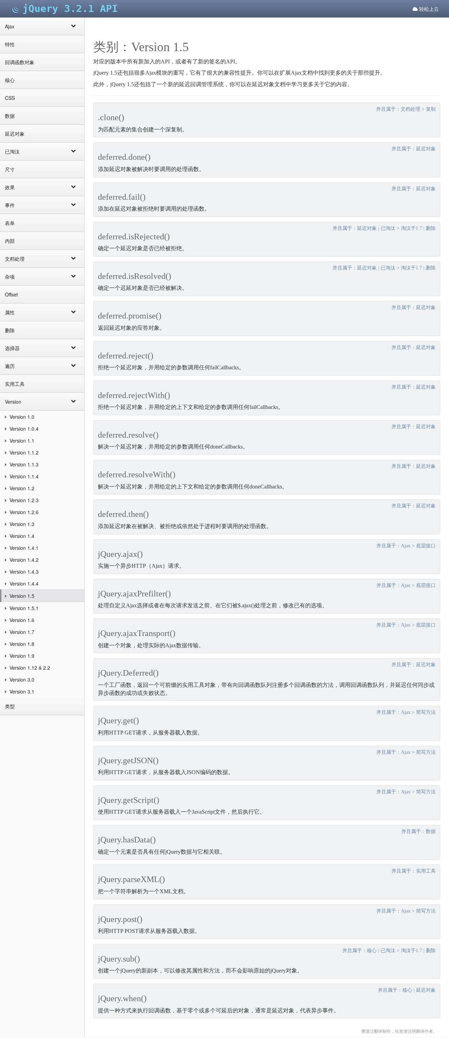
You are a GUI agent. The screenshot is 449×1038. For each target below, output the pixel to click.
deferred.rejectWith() (134, 395)
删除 (10, 330)
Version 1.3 (21, 523)
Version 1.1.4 (23, 476)
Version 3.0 (21, 679)
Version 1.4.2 (23, 559)
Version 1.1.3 (23, 464)
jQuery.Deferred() (128, 672)
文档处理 (15, 258)
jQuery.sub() (119, 958)
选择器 (12, 347)
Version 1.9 (21, 655)
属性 (10, 312)
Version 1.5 (21, 595)
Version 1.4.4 (23, 583)
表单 (10, 222)
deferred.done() (124, 157)
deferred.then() (123, 514)
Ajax (9, 26)
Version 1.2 (21, 488)
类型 (10, 706)
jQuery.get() (118, 720)
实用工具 (15, 383)
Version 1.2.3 (23, 500)
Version (13, 401)
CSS (10, 97)
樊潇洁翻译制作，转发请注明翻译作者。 (399, 1031)
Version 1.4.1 (23, 547)
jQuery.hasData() (127, 839)
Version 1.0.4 (23, 428)
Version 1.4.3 (23, 571)
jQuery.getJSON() (128, 760)
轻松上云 (428, 8)
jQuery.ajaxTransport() (136, 633)
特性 (10, 44)
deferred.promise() (129, 315)
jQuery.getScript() (128, 800)
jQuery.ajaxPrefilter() (134, 593)
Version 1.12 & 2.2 (29, 667)
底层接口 (426, 545)
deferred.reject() (125, 355)
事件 (10, 205)
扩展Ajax (291, 73)
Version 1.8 (21, 643)
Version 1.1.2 (23, 452)
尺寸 (10, 169)
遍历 (10, 365)
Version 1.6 (21, 619)
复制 (431, 109)
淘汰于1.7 (411, 228)
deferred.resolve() (128, 434)
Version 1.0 (21, 416)
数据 (10, 115)
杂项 (10, 276)
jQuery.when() (122, 998)
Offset (11, 294)
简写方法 (426, 712)
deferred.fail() (122, 197)
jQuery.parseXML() (131, 879)
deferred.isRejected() (134, 236)
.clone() (111, 117)
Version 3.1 (21, 691)
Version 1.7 (21, 631)
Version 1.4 (21, 535)
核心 (10, 79)
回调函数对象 (19, 62)
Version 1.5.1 (23, 608)
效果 (10, 187)
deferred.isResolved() (134, 276)
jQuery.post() (120, 919)
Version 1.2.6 (23, 511)
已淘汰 (12, 151)
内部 (10, 240)
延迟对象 (15, 133)
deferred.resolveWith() (136, 474)
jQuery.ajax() (120, 554)
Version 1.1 (21, 440)
